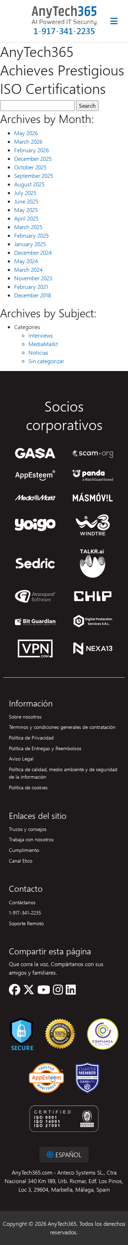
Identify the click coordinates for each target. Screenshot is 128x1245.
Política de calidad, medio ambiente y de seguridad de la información (63, 772)
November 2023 (33, 278)
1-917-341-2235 (64, 30)
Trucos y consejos (28, 828)
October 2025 (30, 167)
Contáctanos (22, 902)
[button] (14, 991)
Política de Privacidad (31, 737)
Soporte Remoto (26, 923)
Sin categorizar (46, 361)
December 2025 (33, 158)
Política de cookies (28, 787)
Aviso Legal (21, 758)
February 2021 (31, 286)
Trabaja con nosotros (31, 839)
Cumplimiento (24, 849)
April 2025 (26, 218)
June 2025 (26, 201)
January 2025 (30, 244)
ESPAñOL (67, 1154)
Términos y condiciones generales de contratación (62, 726)
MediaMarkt (43, 344)
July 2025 (25, 192)
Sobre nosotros (25, 716)
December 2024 (33, 252)
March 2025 (28, 227)
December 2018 (32, 295)
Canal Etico (20, 860)
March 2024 (28, 269)
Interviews (40, 335)
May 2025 (26, 209)
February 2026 (31, 150)
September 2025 (33, 175)
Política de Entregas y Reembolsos (45, 748)
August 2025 (29, 184)
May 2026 (26, 133)
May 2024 (26, 261)
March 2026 (28, 141)
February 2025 (31, 235)
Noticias (38, 352)
